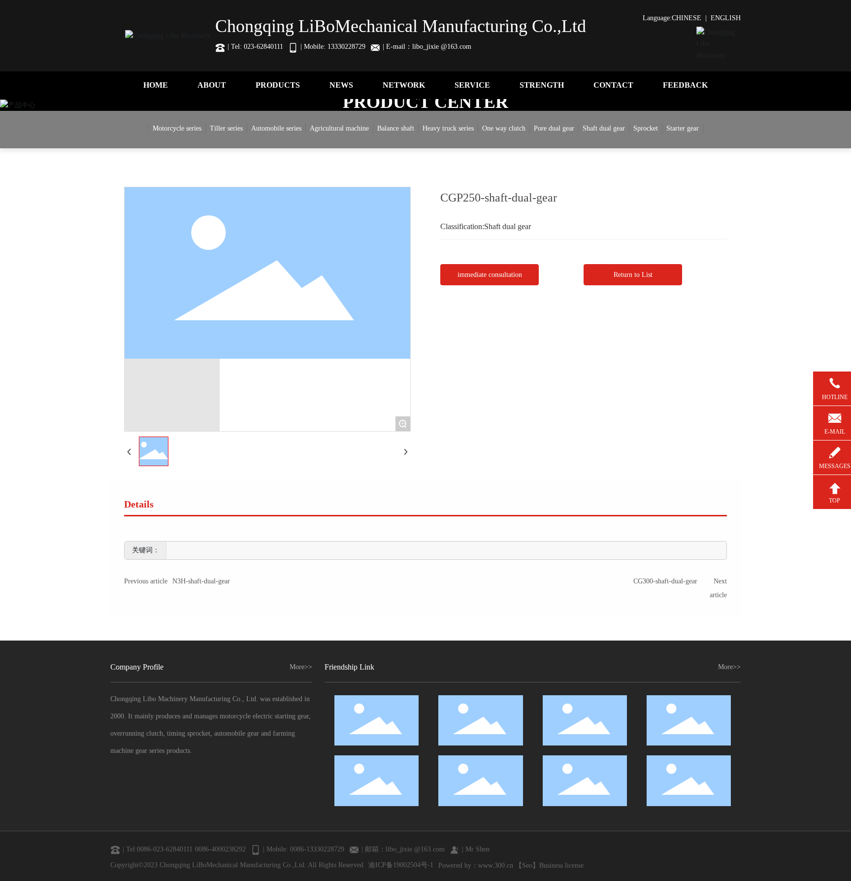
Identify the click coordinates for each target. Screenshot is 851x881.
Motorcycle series (177, 128)
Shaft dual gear (604, 128)
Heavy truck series (448, 128)
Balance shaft (395, 128)
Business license (561, 865)
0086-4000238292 (220, 849)
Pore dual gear (554, 128)
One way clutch (503, 128)
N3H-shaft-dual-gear (201, 581)
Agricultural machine (339, 128)
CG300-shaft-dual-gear (665, 581)
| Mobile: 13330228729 (332, 46)
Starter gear (682, 128)
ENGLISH (726, 18)
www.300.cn (495, 865)
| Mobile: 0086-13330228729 (303, 849)
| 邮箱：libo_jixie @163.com (403, 849)
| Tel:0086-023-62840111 (158, 849)
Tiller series (226, 128)
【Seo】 (527, 865)
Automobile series (276, 128)
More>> (301, 667)
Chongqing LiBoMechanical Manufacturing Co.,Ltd (400, 26)
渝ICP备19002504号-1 (400, 865)
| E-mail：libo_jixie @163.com (427, 46)
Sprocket (645, 128)
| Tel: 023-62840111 (255, 46)
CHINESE (686, 18)
